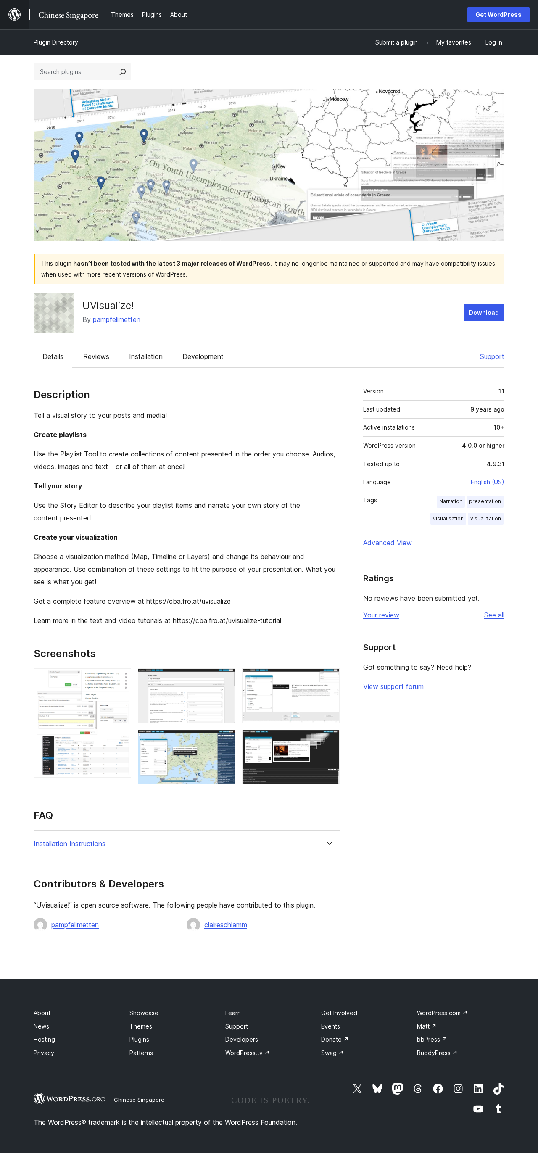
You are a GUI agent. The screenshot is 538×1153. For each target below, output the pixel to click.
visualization (485, 518)
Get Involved (339, 1012)
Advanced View (387, 542)
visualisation (448, 518)
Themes (140, 1026)
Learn (233, 1012)
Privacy (44, 1052)
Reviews (96, 356)
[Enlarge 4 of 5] (328, 679)
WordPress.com (442, 1012)
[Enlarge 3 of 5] (224, 741)
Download (484, 312)
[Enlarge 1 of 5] (120, 679)
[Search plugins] (122, 71)
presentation (485, 501)
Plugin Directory (56, 42)
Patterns (141, 1052)
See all (494, 615)
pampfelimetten (116, 319)
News (41, 1026)
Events (330, 1026)
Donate (335, 1039)
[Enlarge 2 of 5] (224, 679)
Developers (241, 1039)
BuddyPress (437, 1052)
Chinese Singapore (139, 1099)
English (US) (487, 481)
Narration (450, 501)
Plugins (139, 1039)
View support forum (393, 686)
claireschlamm (225, 925)
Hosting (44, 1039)
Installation (146, 356)
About (42, 1012)
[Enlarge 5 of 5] (328, 741)
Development (203, 356)
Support (492, 356)
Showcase (143, 1012)
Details (52, 356)
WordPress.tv (247, 1052)
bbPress (432, 1039)
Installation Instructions (69, 844)
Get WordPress (498, 14)
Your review (381, 615)
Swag (332, 1052)
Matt (427, 1026)
